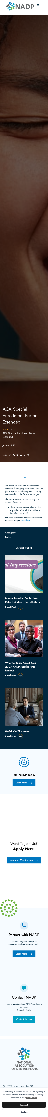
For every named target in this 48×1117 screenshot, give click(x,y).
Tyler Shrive (25, 520)
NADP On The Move (17, 731)
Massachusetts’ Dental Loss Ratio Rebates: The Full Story (22, 600)
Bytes (8, 537)
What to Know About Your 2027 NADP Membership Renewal (20, 666)
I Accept (24, 1104)
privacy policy (31, 1097)
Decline (24, 1112)
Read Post (10, 607)
